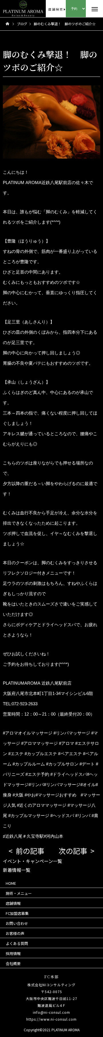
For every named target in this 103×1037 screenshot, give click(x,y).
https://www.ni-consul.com (51, 1019)
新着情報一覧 (16, 869)
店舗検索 (55, 9)
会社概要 (13, 963)
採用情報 (13, 953)
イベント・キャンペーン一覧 (32, 861)
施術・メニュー (19, 893)
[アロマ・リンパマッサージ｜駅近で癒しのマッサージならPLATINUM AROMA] (11, 8)
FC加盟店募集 (17, 913)
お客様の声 (15, 933)
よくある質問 (17, 943)
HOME (11, 883)
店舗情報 (13, 903)
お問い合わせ (17, 923)
